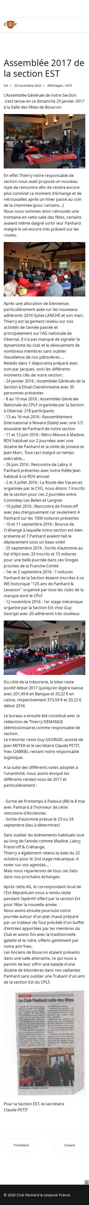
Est (6, 85)
